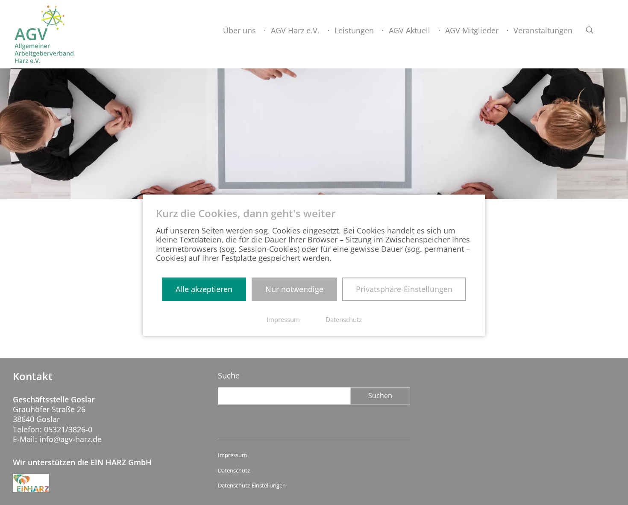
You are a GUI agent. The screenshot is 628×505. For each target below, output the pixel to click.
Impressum (232, 455)
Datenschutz (234, 470)
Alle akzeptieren (204, 289)
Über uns (239, 30)
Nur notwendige (294, 289)
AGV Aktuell (409, 30)
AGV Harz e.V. (295, 30)
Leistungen (354, 30)
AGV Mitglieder (472, 30)
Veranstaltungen (543, 30)
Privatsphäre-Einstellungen (404, 289)
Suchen (380, 395)
